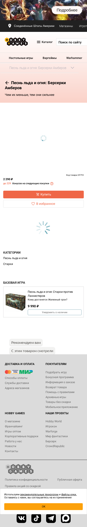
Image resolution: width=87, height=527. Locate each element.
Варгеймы (50, 58)
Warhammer (74, 58)
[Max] (66, 518)
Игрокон (51, 426)
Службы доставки (17, 383)
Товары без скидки (58, 402)
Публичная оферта (69, 479)
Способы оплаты (16, 378)
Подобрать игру (56, 372)
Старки (8, 264)
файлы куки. (69, 494)
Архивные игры (56, 397)
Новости (10, 446)
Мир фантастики (57, 436)
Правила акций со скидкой (23, 486)
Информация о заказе (60, 382)
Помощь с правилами (60, 392)
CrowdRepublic (55, 446)
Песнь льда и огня (15, 258)
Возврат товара (56, 387)
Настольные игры (21, 58)
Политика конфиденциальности (26, 479)
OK (43, 506)
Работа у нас (13, 441)
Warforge (51, 431)
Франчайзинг (14, 426)
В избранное (45, 204)
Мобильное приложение (62, 407)
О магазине (12, 421)
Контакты (11, 451)
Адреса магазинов (17, 388)
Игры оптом (13, 431)
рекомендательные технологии (39, 494)
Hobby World (54, 421)
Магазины (66, 26)
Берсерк (51, 441)
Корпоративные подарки (21, 436)
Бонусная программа (60, 377)
